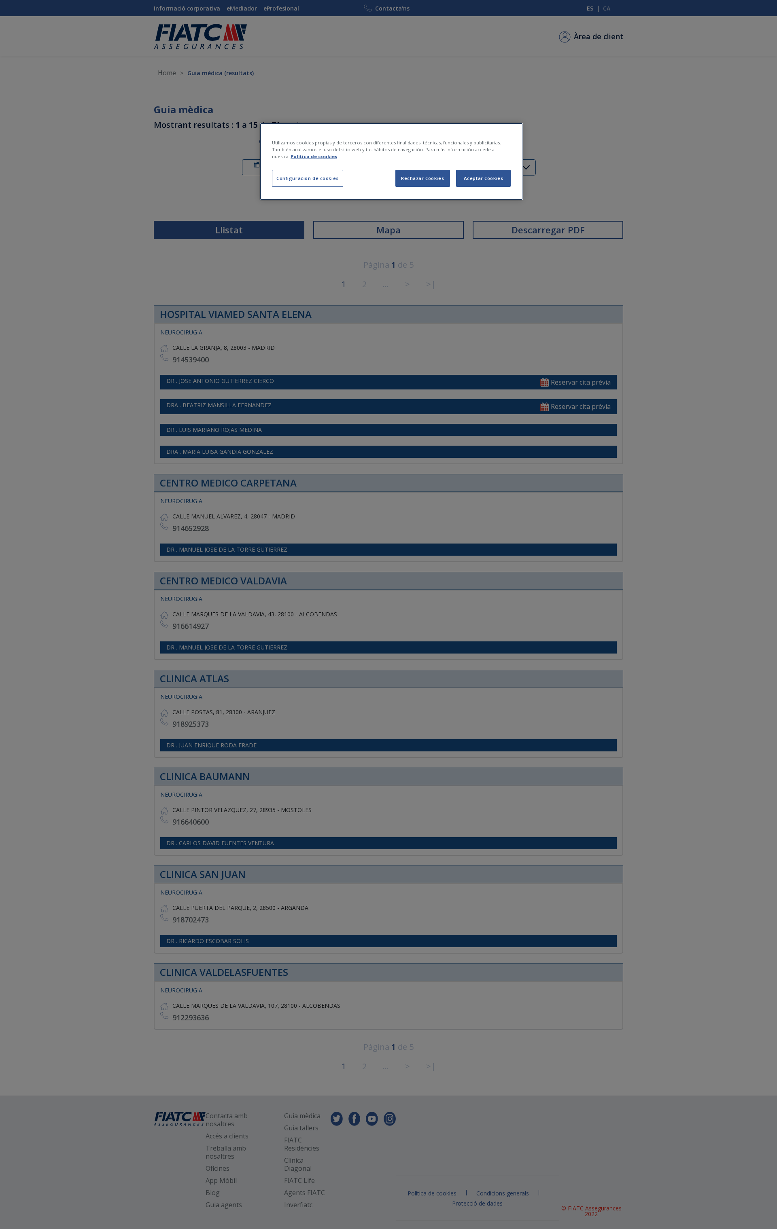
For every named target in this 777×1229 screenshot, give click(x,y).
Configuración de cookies (307, 178)
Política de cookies (314, 156)
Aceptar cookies (483, 178)
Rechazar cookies (422, 178)
